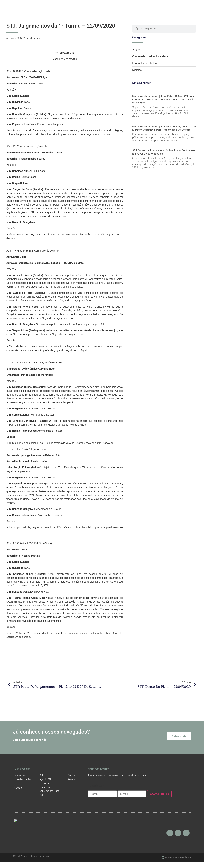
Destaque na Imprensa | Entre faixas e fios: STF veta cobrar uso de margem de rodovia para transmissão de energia (163, 99)
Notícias (137, 70)
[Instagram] (169, 833)
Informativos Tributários (145, 63)
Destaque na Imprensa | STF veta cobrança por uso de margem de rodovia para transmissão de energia (164, 128)
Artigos (136, 49)
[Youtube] (178, 833)
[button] (179, 736)
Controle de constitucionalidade (150, 56)
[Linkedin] (186, 833)
